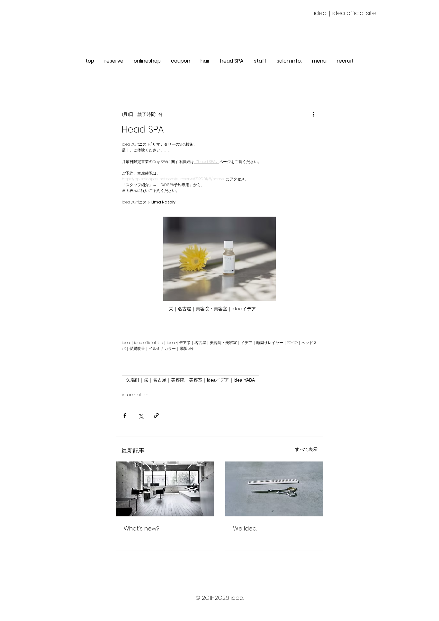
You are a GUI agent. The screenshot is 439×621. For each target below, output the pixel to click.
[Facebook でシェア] (125, 415)
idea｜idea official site (345, 13)
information (135, 395)
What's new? (141, 528)
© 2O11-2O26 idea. (219, 598)
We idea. (245, 528)
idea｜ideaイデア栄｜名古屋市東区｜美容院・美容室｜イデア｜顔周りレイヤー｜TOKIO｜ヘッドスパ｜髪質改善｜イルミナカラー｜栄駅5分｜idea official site (219, 611)
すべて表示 (306, 449)
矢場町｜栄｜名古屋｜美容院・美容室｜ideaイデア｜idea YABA (190, 380)
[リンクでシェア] (156, 415)
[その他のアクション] (313, 114)
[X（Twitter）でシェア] (141, 415)
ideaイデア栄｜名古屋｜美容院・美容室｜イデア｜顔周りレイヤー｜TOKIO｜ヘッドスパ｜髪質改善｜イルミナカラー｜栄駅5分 (219, 604)
